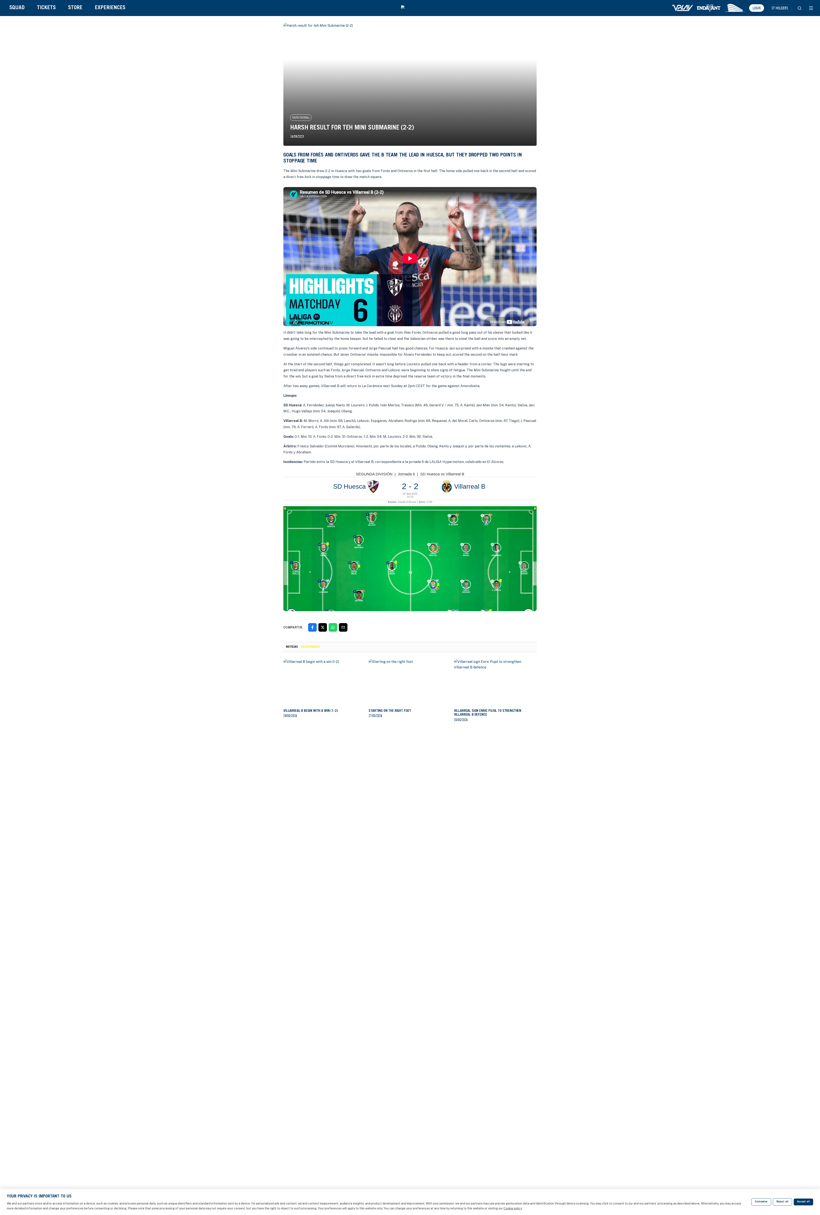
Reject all (782, 1201)
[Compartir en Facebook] (312, 627)
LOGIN (757, 8)
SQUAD (17, 8)
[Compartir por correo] (343, 627)
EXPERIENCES (110, 8)
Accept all (803, 1201)
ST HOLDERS (780, 8)
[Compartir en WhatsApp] (333, 627)
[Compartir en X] (322, 627)
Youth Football (301, 117)
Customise (761, 1201)
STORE (75, 8)
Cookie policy (513, 1208)
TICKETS (46, 8)
